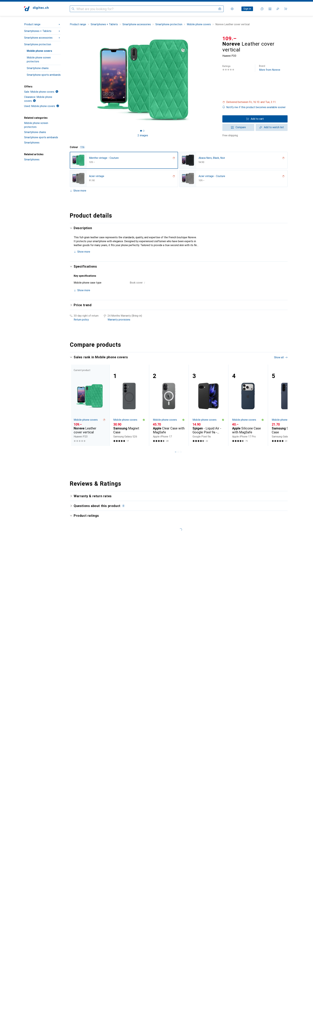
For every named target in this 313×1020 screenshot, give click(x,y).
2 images (143, 135)
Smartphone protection (37, 44)
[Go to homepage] (36, 8)
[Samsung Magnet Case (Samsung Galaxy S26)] (129, 405)
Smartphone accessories (38, 37)
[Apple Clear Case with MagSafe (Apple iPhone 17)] (169, 405)
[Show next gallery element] (216, 80)
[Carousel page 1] (141, 131)
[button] (255, 102)
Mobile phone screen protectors (39, 59)
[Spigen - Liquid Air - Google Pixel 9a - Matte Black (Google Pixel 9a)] (208, 405)
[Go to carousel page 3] (181, 452)
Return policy (81, 319)
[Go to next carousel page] (281, 405)
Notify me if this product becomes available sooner (256, 107)
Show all (279, 357)
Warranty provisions (119, 319)
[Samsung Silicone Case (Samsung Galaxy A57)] (287, 405)
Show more (79, 190)
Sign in (247, 8)
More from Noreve (269, 68)
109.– (229, 38)
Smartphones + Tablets (37, 31)
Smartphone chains (38, 68)
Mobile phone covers (39, 50)
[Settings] (232, 8)
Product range (32, 24)
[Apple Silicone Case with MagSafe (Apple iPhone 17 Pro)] (248, 405)
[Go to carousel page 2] (178, 452)
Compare (241, 127)
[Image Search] (220, 9)
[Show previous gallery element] (69, 80)
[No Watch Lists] (277, 8)
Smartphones (31, 142)
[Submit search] (73, 9)
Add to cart (257, 118)
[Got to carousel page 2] (143, 131)
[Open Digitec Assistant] (262, 8)
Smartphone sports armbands (44, 74)
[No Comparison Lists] (270, 8)
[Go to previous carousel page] (75, 405)
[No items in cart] (285, 8)
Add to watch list (274, 127)
